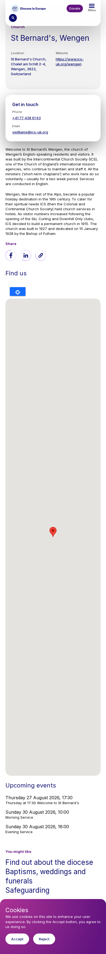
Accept (17, 939)
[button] (40, 255)
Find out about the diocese (49, 862)
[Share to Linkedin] (25, 255)
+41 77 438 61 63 (26, 118)
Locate (18, 291)
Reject (44, 939)
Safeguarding (27, 890)
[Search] (13, 18)
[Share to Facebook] (10, 255)
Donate (74, 8)
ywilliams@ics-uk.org (30, 132)
